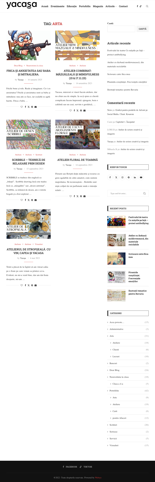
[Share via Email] (36, 106)
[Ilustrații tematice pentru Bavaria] (116, 295)
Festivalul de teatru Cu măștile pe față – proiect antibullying (138, 220)
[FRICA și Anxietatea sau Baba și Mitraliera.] (28, 45)
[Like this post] (22, 106)
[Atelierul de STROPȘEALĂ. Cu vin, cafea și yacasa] (28, 224)
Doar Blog (129, 369)
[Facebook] (137, 6)
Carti (131, 411)
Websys (98, 477)
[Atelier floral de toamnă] (77, 134)
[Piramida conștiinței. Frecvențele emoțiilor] (116, 277)
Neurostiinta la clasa (129, 376)
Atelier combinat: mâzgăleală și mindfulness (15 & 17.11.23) (77, 74)
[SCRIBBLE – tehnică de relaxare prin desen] (28, 134)
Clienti (131, 349)
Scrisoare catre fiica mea (118, 74)
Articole (110, 6)
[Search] (147, 6)
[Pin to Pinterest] (32, 106)
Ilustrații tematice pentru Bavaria (122, 89)
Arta (129, 335)
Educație (72, 6)
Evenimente (57, 6)
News (109, 110)
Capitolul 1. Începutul (125, 121)
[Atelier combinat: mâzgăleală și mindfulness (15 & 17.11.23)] (77, 45)
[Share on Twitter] (29, 106)
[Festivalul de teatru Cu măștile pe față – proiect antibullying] (116, 222)
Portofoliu (85, 6)
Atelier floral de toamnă (77, 160)
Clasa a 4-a (131, 383)
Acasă (44, 6)
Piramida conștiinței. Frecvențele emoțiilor (127, 81)
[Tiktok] (141, 6)
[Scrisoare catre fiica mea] (116, 258)
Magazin (98, 6)
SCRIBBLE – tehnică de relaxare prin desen (28, 161)
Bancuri (129, 363)
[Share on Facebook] (25, 106)
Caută (110, 23)
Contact (123, 6)
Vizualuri (129, 445)
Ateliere (131, 342)
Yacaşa (20, 79)
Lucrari (131, 356)
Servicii (129, 438)
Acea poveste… (129, 322)
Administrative (129, 328)
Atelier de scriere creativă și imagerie (132, 141)
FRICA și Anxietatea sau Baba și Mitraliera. (29, 72)
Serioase (129, 431)
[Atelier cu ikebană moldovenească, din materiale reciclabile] (116, 240)
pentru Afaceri (131, 417)
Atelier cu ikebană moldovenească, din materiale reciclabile (138, 240)
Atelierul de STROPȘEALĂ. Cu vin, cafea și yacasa (29, 251)
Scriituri (129, 424)
